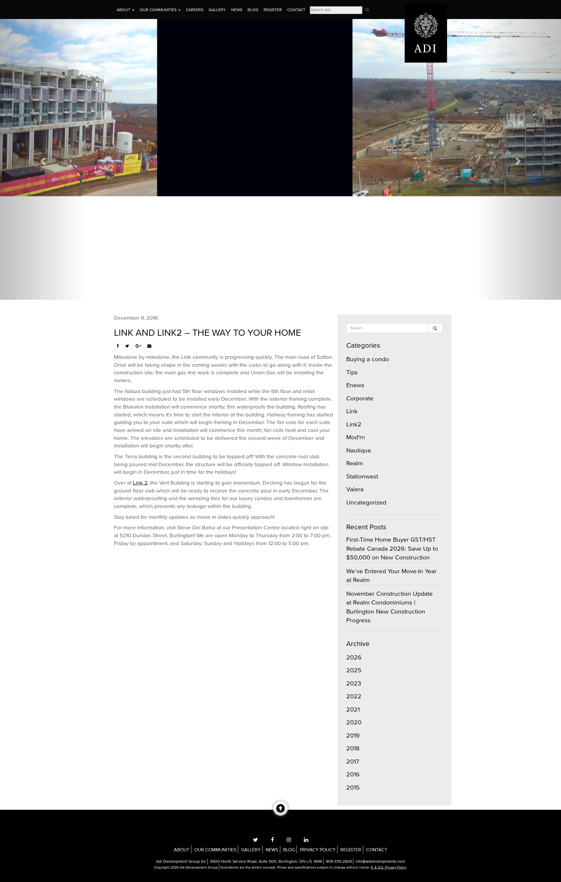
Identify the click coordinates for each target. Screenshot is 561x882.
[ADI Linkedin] (306, 839)
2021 (353, 710)
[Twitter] (127, 346)
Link (352, 411)
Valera (354, 489)
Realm (354, 463)
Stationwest (362, 476)
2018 (352, 748)
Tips (352, 372)
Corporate (359, 398)
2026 (353, 657)
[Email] (149, 346)
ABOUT (124, 10)
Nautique (358, 450)
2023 (353, 684)
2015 (353, 788)
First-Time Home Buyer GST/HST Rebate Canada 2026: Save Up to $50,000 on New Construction (392, 549)
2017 (352, 762)
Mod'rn (355, 437)
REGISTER (273, 10)
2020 (353, 722)
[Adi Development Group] (426, 7)
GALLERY (217, 10)
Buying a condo (367, 359)
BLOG (252, 10)
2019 (353, 736)
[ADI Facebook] (272, 839)
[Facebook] (118, 346)
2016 (353, 774)
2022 (353, 696)
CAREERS (194, 10)
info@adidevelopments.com (380, 861)
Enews (355, 385)
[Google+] (138, 346)
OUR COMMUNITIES (159, 10)
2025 (353, 670)
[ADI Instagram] (289, 839)
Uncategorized (366, 502)
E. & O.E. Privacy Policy (388, 867)
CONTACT (296, 10)
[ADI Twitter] (255, 839)
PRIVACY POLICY (317, 849)
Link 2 (140, 483)
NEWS (236, 10)
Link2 (353, 424)
